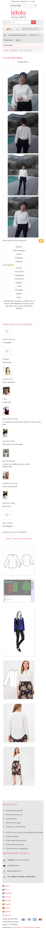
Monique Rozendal (9, 483)
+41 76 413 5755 (22, 860)
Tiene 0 (30, 1)
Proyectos (34, 35)
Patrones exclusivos (17, 35)
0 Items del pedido (31, 29)
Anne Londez (7, 523)
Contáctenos (11, 819)
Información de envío (14, 844)
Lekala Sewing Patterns (23, 14)
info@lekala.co (13, 865)
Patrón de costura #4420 (14, 532)
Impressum (17, 927)
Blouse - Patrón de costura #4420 (19, 538)
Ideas (18, 40)
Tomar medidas (12, 836)
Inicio (6, 50)
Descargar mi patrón (14, 810)
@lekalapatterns (14, 871)
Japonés (7, 915)
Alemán (7, 900)
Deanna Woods (8, 339)
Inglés (6, 886)
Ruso (6, 889)
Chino (6, 908)
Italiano (7, 911)
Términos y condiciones (15, 827)
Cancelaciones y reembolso (16, 848)
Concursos (8, 40)
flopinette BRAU (8, 441)
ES (10, 29)
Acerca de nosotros (13, 814)
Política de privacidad (32, 927)
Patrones (8, 45)
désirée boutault (8, 461)
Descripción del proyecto (14, 240)
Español (7, 904)
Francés (7, 897)
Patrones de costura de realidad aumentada (24, 832)
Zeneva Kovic (7, 379)
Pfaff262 (5, 359)
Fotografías (23, 61)
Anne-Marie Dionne (10, 419)
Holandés (8, 893)
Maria (4, 399)
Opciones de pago (13, 823)
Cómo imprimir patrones (15, 840)
